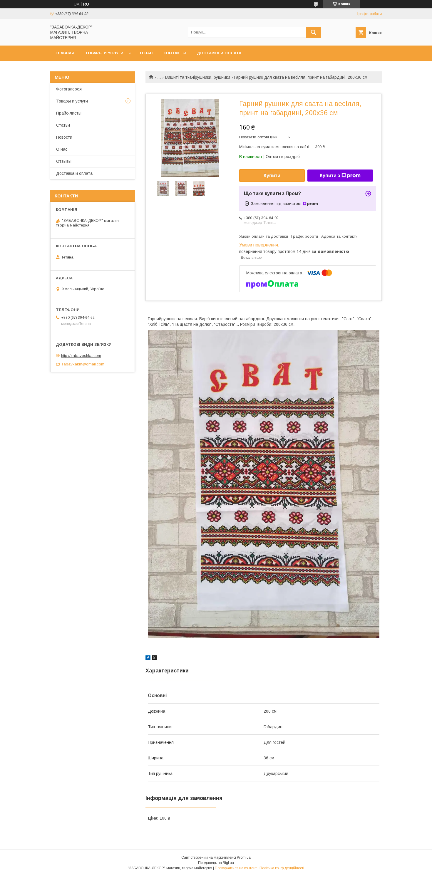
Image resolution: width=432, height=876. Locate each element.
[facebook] (147, 658)
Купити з (330, 175)
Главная (65, 53)
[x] (154, 658)
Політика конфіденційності (281, 868)
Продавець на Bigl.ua (216, 863)
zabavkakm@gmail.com (82, 364)
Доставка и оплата (219, 53)
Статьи (63, 125)
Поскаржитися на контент (236, 868)
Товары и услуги (104, 53)
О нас (146, 53)
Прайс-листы (68, 113)
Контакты (174, 53)
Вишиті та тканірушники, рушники (197, 77)
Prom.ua (244, 857)
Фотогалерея (69, 89)
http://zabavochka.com (81, 355)
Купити (272, 175)
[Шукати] (313, 32)
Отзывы (63, 161)
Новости (64, 137)
